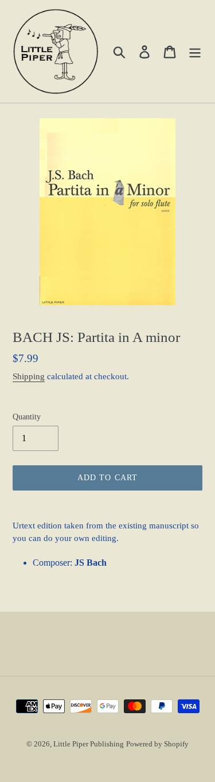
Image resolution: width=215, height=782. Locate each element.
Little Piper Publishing (88, 744)
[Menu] (195, 51)
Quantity (27, 417)
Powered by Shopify (157, 744)
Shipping (29, 376)
